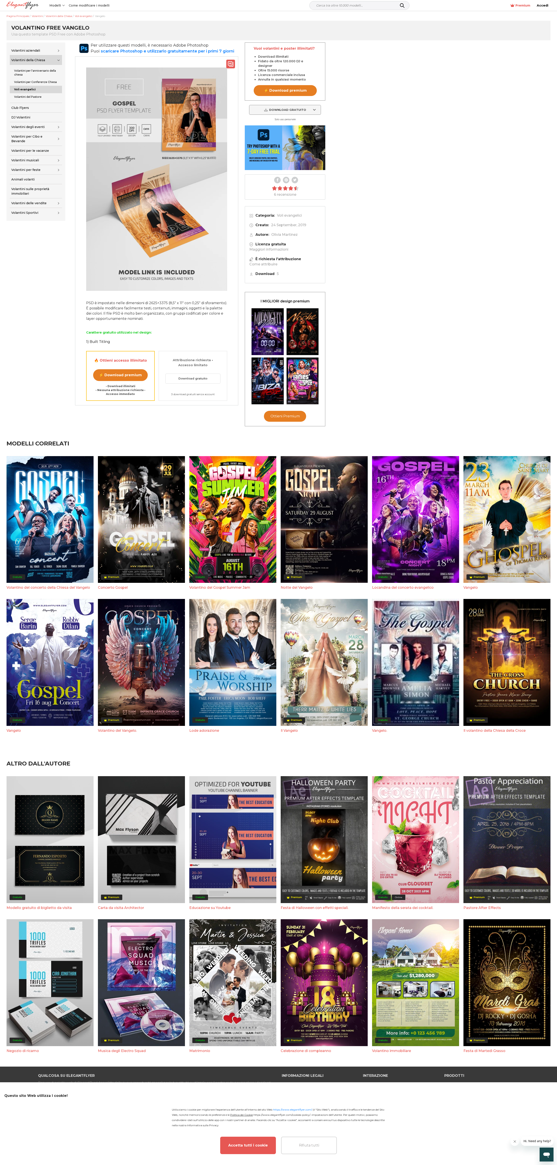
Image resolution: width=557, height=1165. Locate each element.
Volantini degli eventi (28, 127)
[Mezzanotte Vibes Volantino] (268, 331)
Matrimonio (199, 1051)
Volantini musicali (25, 160)
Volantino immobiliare (391, 1051)
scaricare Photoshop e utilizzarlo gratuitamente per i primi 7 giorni (167, 51)
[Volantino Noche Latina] (303, 331)
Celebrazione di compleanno (306, 1051)
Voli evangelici (289, 215)
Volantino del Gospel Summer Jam (219, 587)
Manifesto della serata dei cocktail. (402, 908)
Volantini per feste (25, 170)
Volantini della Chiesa (28, 60)
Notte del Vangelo (297, 587)
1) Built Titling (98, 342)
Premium (522, 5)
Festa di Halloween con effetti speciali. (314, 908)
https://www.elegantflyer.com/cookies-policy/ (281, 1114)
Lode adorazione (204, 730)
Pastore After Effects (482, 908)
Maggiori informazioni (268, 249)
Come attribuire (263, 264)
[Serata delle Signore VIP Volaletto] (303, 380)
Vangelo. (379, 730)
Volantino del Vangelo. (117, 730)
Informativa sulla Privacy (203, 1125)
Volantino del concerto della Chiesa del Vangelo (48, 587)
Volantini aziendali (25, 50)
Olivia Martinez (284, 235)
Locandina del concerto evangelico (403, 587)
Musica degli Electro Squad (122, 1051)
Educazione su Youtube (210, 908)
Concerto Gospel (113, 587)
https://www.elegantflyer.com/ (292, 1109)
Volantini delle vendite (29, 203)
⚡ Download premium (120, 375)
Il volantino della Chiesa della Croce (494, 730)
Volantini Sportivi (24, 213)
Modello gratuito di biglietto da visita (39, 908)
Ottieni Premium (285, 416)
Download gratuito (192, 378)
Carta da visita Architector (121, 908)
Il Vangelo (289, 730)
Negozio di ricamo (23, 1051)
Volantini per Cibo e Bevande (26, 139)
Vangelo (470, 587)
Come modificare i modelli (89, 5)
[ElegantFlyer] (23, 6)
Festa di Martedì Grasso (484, 1051)
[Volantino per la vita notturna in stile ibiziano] (268, 380)
